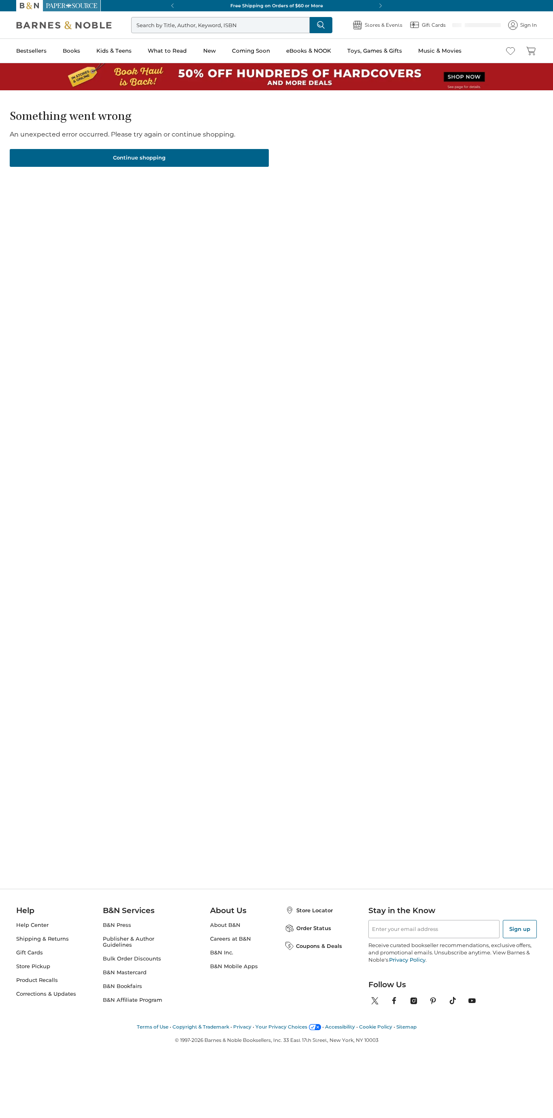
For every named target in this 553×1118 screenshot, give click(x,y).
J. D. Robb (325, 627)
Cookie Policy (375, 1036)
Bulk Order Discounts (132, 968)
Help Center (32, 935)
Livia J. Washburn (304, 132)
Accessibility (340, 1036)
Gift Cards (29, 962)
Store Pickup (33, 976)
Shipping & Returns (42, 949)
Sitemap (406, 1036)
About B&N (225, 935)
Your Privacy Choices (281, 1036)
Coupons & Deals (319, 955)
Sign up (519, 938)
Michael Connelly (104, 627)
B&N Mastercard (125, 982)
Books (71, 50)
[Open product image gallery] (113, 198)
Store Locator (314, 920)
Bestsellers (31, 50)
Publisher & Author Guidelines (128, 952)
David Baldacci (255, 619)
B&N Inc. (221, 962)
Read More (95, 399)
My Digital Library (421, 204)
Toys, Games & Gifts (374, 50)
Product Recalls (37, 990)
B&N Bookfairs (122, 996)
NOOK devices (304, 205)
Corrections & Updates (46, 1004)
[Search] (321, 25)
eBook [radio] (238, 177)
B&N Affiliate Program (132, 1010)
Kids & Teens (114, 50)
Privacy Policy (407, 969)
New (209, 50)
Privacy (242, 1036)
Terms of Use (152, 1036)
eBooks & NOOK (308, 50)
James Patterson (180, 627)
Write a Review (239, 142)
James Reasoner (252, 132)
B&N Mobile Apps (234, 976)
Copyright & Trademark (200, 1036)
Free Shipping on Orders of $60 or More (276, 6)
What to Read (167, 50)
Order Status (313, 938)
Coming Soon (251, 50)
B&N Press (117, 935)
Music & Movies (440, 50)
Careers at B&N (230, 949)
